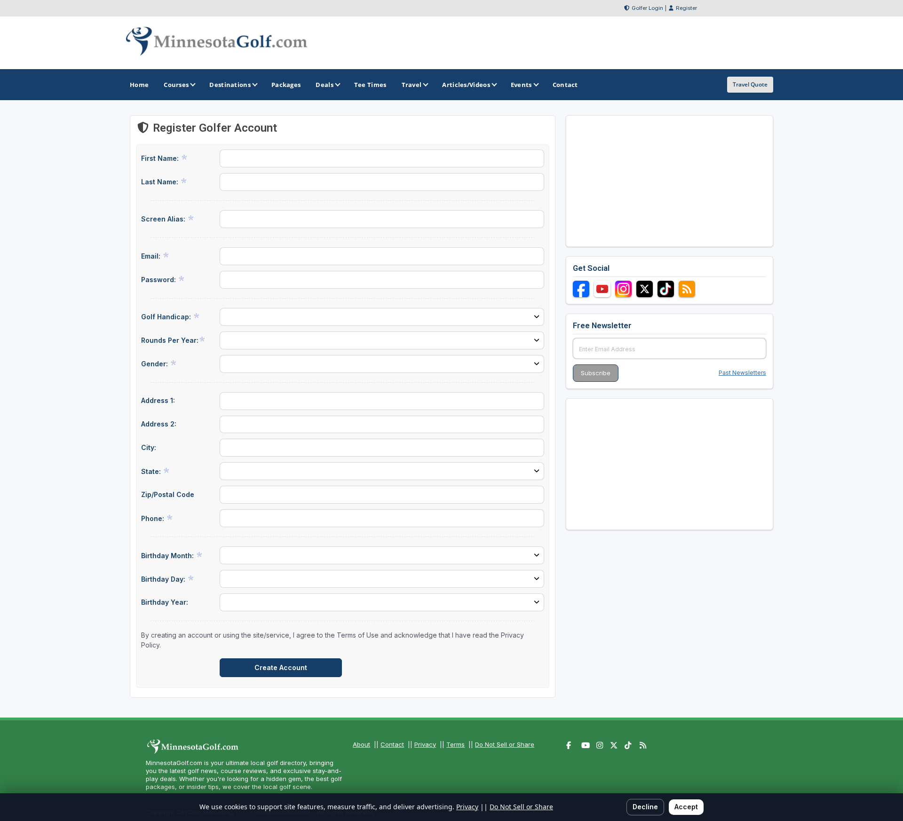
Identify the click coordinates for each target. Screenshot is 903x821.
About (361, 744)
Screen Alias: (164, 219)
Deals (324, 84)
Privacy (425, 744)
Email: (151, 256)
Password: (159, 280)
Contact (392, 744)
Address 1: (158, 400)
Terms (455, 744)
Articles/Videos (466, 84)
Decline (645, 807)
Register (686, 8)
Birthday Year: (164, 602)
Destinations (230, 84)
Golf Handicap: (167, 317)
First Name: (161, 158)
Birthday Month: (168, 556)
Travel (412, 84)
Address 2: (158, 424)
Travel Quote (750, 84)
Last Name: (160, 182)
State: (152, 471)
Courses (176, 84)
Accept (686, 807)
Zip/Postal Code (167, 494)
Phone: (153, 518)
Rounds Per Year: (169, 340)
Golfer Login (647, 8)
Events (521, 84)
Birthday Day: (164, 579)
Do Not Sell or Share (504, 744)
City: (148, 447)
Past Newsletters (742, 372)
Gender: (155, 364)
